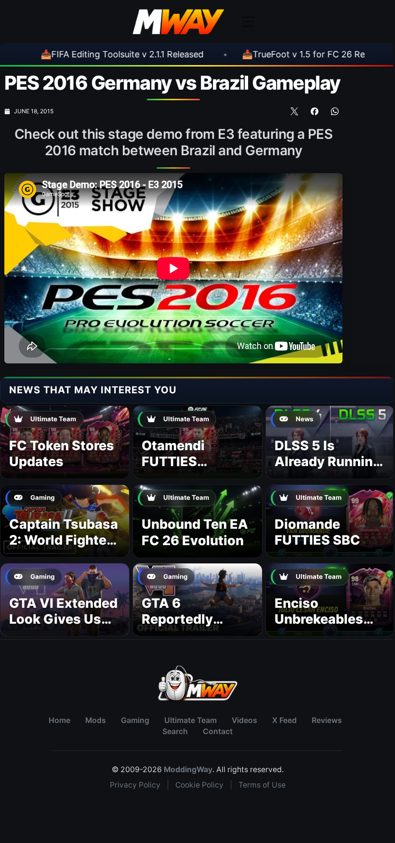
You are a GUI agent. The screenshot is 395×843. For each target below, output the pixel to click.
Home (59, 720)
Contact (218, 731)
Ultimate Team (190, 720)
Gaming (135, 720)
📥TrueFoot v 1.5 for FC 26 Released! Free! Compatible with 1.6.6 (211, 54)
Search (175, 731)
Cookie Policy (199, 784)
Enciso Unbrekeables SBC (319, 619)
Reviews (327, 720)
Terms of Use (262, 784)
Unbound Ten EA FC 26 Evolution (195, 532)
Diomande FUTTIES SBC (317, 532)
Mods (95, 720)
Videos (244, 720)
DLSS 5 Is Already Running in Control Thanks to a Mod (328, 470)
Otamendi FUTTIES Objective (173, 462)
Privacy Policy (135, 784)
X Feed (284, 720)
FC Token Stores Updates (61, 454)
